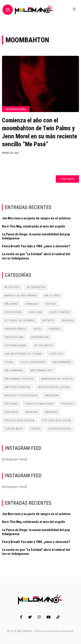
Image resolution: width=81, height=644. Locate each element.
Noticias (11, 403)
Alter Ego (12, 287)
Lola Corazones (33, 362)
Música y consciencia (21, 395)
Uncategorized (59, 428)
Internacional (15, 109)
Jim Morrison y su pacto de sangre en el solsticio (36, 218)
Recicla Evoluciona (19, 420)
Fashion (68, 320)
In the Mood (43, 345)
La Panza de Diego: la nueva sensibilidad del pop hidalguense (36, 236)
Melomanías (62, 362)
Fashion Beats (15, 328)
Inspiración (40, 337)
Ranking (51, 412)
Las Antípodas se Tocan (23, 353)
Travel (35, 428)
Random (31, 412)
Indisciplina (14, 337)
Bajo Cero (52, 295)
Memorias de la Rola (57, 378)
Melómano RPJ (42, 370)
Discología (13, 312)
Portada (11, 412)
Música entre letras (54, 387)
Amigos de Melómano (21, 295)
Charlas (31, 303)
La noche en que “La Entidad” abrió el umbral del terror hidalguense (36, 256)
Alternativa (36, 287)
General (55, 328)
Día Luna (35, 312)
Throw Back (14, 428)
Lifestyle (56, 353)
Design (50, 303)
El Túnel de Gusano (20, 320)
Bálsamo (11, 303)
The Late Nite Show (56, 420)
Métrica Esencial (18, 387)
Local (9, 362)
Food (37, 328)
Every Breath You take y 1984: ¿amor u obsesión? (36, 246)
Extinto (48, 320)
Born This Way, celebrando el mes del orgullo (33, 226)
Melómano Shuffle (19, 378)
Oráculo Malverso (39, 403)
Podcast (67, 403)
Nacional (52, 395)
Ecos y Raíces (60, 312)
